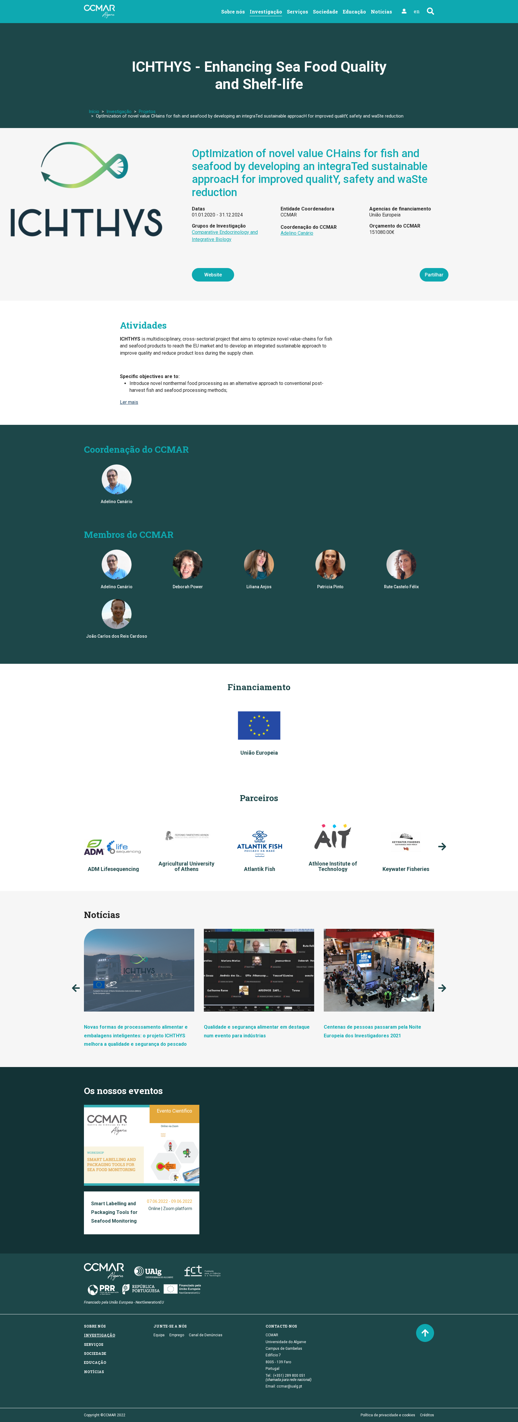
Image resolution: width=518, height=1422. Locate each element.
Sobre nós (233, 11)
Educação (354, 11)
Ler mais (129, 402)
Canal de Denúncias (205, 1335)
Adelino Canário (297, 233)
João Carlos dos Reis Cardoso (116, 636)
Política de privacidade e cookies (388, 1415)
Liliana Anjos (259, 586)
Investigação (266, 11)
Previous (76, 988)
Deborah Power (188, 586)
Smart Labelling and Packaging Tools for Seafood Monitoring (114, 1212)
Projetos (147, 111)
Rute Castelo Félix (401, 586)
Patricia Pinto (330, 586)
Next (442, 846)
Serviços (297, 11)
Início (94, 111)
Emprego (176, 1335)
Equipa (159, 1335)
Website (213, 275)
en (417, 11)
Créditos (427, 1415)
